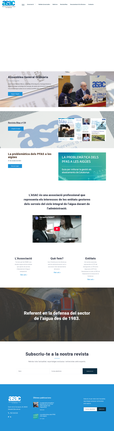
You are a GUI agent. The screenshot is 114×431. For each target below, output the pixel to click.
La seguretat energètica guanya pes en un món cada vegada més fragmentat (47, 405)
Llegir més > (23, 274)
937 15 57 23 (14, 413)
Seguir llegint (15, 94)
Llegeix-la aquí (15, 128)
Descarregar (15, 166)
